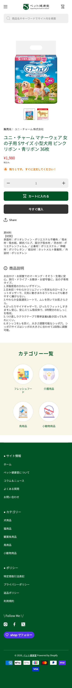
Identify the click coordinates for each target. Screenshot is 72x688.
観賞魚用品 (10, 537)
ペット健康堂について (17, 472)
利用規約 (9, 601)
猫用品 (7, 528)
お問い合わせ (11, 497)
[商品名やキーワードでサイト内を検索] (7, 18)
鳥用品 (7, 545)
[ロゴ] (36, 6)
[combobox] (36, 18)
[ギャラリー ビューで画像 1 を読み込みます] (29, 114)
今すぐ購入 (36, 209)
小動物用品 (10, 553)
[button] (10, 220)
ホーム (7, 464)
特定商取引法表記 (14, 576)
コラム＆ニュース (14, 480)
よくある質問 (11, 489)
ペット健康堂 (30, 655)
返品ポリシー (11, 593)
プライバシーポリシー (17, 584)
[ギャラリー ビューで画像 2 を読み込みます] (42, 114)
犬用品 (7, 520)
